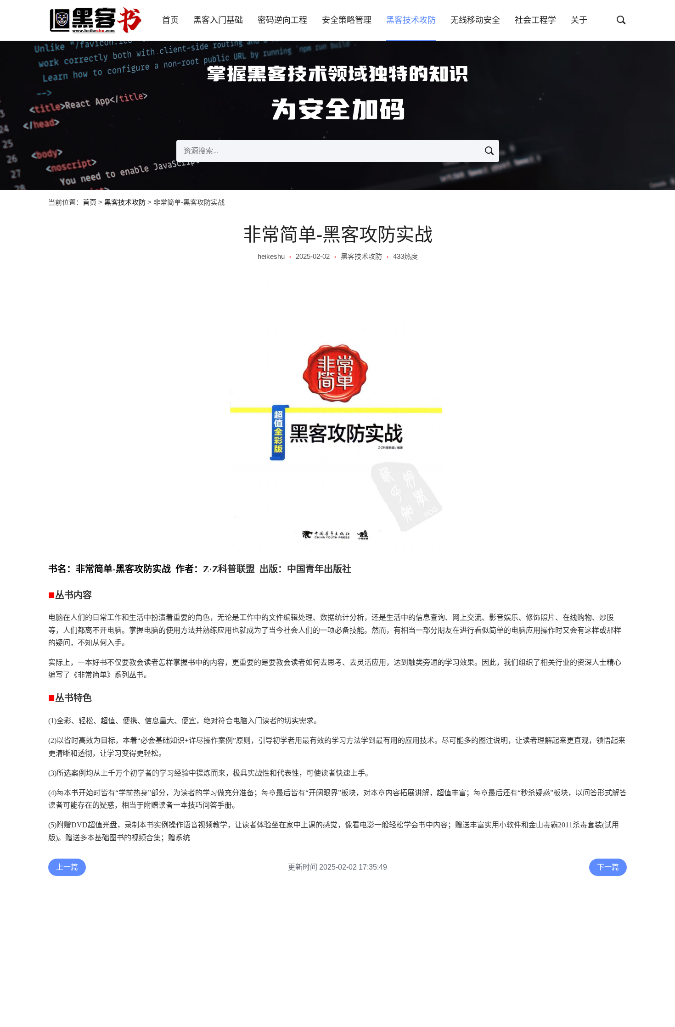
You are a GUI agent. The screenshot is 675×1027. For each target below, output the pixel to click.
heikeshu (271, 256)
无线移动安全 (475, 20)
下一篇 (608, 867)
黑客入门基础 (218, 20)
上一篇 (67, 867)
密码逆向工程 (282, 20)
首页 (170, 20)
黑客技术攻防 (411, 20)
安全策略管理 (346, 20)
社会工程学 (535, 20)
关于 (579, 20)
